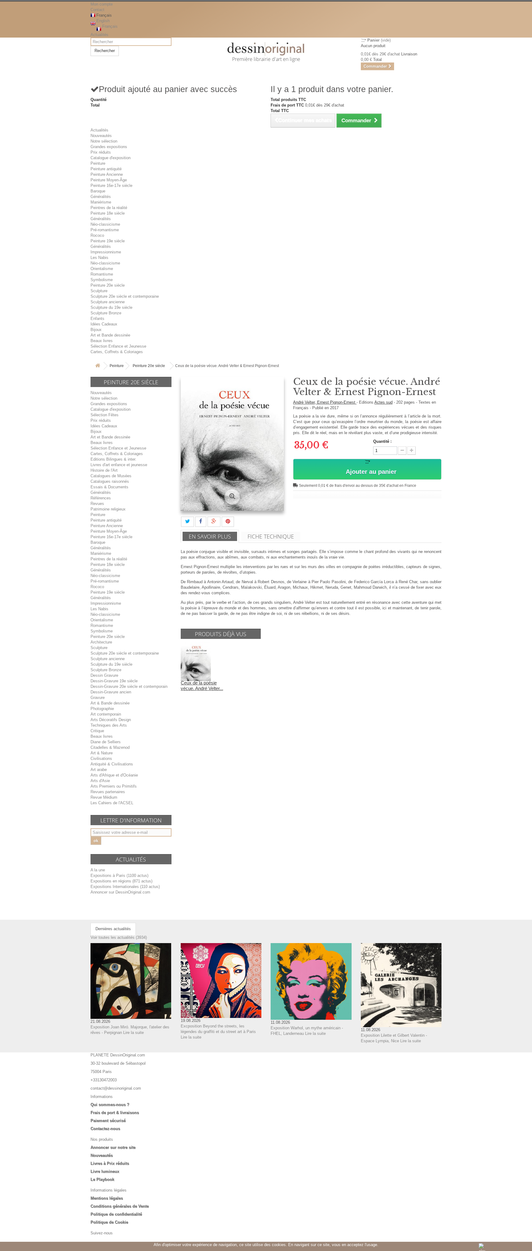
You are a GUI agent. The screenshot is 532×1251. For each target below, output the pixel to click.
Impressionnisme (106, 252)
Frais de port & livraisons (115, 1112)
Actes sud (383, 402)
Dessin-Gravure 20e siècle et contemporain (129, 686)
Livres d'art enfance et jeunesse (119, 464)
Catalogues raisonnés (110, 481)
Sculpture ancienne (108, 302)
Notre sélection (104, 141)
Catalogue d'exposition (111, 157)
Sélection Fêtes (105, 415)
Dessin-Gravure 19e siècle (114, 681)
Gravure (98, 697)
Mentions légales (107, 1198)
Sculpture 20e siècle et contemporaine (125, 296)
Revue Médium (104, 797)
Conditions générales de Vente (120, 1206)
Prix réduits (101, 152)
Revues (97, 503)
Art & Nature (102, 753)
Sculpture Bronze (106, 313)
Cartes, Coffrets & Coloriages (117, 351)
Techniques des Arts (109, 725)
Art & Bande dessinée (110, 703)
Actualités (99, 34)
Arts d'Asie (100, 780)
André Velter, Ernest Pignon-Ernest (325, 402)
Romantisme (102, 274)
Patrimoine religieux (108, 509)
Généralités (101, 196)
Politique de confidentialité (116, 1214)
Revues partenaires (108, 791)
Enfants (97, 318)
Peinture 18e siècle (108, 213)
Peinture (98, 163)
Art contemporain (106, 714)
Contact (97, 9)
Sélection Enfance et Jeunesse (118, 346)
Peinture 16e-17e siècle (111, 185)
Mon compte (102, 4)
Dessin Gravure (104, 675)
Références (101, 498)
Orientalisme (102, 268)
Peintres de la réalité (109, 207)
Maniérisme (101, 202)
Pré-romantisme (105, 230)
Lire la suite (133, 1032)
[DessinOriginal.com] (266, 49)
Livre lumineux (105, 1171)
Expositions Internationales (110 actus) (125, 886)
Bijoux (96, 329)
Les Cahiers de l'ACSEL (112, 803)
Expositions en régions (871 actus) (121, 881)
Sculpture (99, 291)
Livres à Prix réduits (110, 1163)
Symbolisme (102, 279)
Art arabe (99, 769)
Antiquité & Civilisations (112, 764)
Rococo (97, 235)
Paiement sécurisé (108, 1120)
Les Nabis (99, 257)
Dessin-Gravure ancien (111, 692)
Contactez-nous (105, 1128)
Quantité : (382, 441)
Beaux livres (102, 340)
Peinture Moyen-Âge (109, 180)
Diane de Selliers (106, 742)
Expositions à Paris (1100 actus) (119, 875)
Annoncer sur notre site (113, 1147)
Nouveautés (101, 135)
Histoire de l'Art (104, 470)
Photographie (102, 708)
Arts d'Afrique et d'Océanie (114, 775)
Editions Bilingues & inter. (113, 459)
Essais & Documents (109, 487)
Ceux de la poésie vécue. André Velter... (202, 685)
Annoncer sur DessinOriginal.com (120, 892)
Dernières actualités (113, 928)
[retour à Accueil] (97, 366)
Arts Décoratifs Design (111, 719)
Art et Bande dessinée (110, 335)
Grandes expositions (109, 146)
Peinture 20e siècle (108, 285)
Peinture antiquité (106, 169)
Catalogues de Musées (111, 476)
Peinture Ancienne (107, 174)
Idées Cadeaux (104, 324)
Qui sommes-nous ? (110, 1104)
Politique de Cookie (109, 1222)
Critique (97, 730)
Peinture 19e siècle (108, 241)
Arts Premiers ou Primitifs (114, 786)
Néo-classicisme (105, 224)
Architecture (101, 642)
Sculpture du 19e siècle (111, 307)
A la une (98, 870)
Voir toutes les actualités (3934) (119, 937)
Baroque (98, 191)
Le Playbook (102, 1179)
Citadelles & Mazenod (110, 747)
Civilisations (101, 758)
